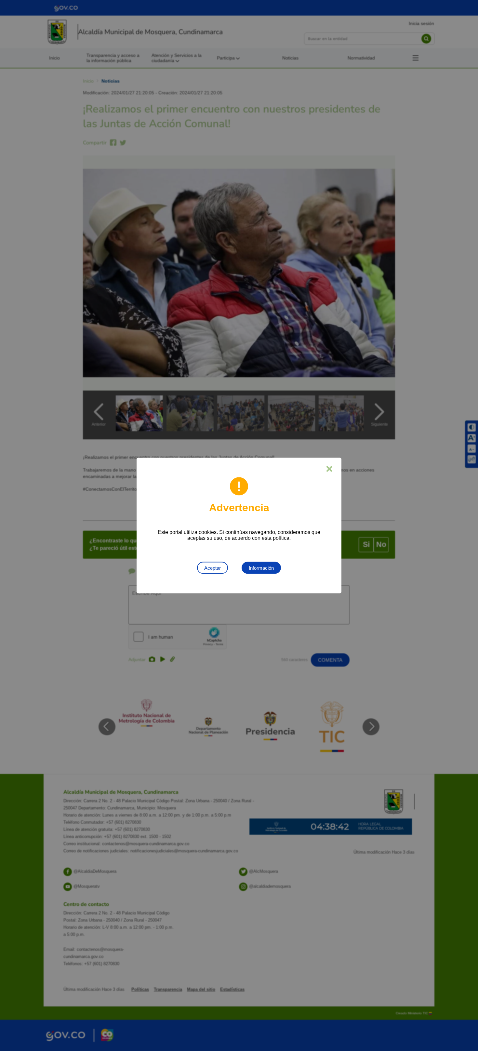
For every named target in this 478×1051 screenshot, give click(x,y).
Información (261, 568)
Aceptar (212, 568)
